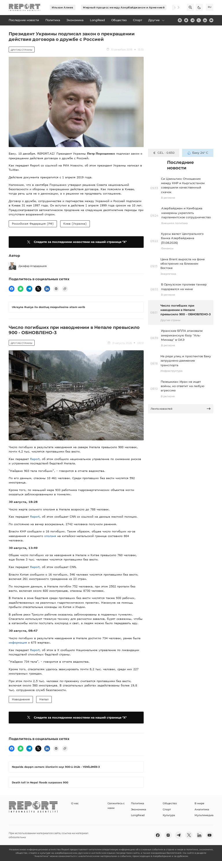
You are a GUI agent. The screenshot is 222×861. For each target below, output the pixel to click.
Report (35, 459)
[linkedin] (205, 20)
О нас (75, 803)
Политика (137, 803)
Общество (170, 803)
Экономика (138, 809)
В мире (199, 803)
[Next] (176, 7)
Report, (36, 567)
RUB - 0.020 (166, 153)
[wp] (20, 289)
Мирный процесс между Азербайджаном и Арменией (123, 7)
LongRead (138, 815)
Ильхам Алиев (62, 7)
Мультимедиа (204, 815)
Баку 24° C (200, 153)
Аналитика (202, 809)
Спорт (167, 809)
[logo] (24, 7)
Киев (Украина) (75, 223)
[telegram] (192, 20)
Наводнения (21, 699)
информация (18, 642)
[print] (56, 289)
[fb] (180, 20)
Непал (44, 699)
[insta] (186, 20)
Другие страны (21, 49)
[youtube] (211, 20)
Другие (154, 20)
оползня (50, 536)
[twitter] (199, 20)
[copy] (65, 289)
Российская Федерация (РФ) (33, 223)
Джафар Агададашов (32, 266)
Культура (169, 815)
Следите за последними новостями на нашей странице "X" (80, 242)
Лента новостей (161, 408)
